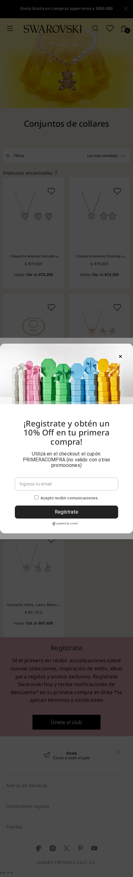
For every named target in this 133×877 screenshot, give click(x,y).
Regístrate (66, 512)
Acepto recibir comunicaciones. (70, 498)
